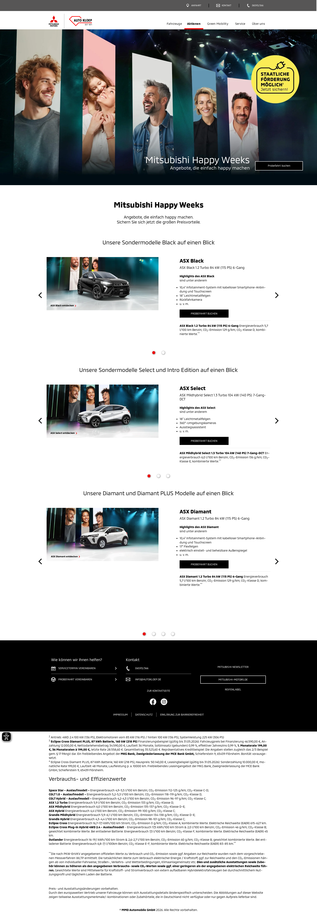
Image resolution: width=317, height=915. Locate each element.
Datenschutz (144, 714)
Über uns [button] (258, 23)
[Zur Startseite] (76, 21)
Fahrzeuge (174, 23)
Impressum (120, 714)
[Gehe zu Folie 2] (163, 353)
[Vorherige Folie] (40, 295)
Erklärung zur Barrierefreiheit (182, 714)
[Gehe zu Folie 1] (154, 353)
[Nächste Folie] (276, 295)
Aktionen (194, 23)
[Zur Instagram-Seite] (164, 701)
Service (240, 23)
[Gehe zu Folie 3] (168, 476)
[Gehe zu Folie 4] (173, 634)
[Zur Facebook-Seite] (153, 701)
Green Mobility (217, 23)
